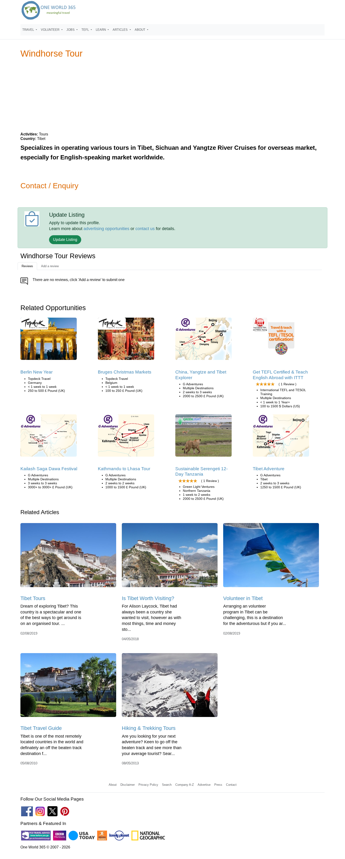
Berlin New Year (36, 372)
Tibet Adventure (268, 468)
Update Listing (65, 240)
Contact (231, 784)
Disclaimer (127, 784)
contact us (145, 228)
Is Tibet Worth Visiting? (148, 598)
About (113, 784)
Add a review (50, 266)
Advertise (204, 784)
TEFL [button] (85, 29)
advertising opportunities (106, 228)
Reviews (27, 266)
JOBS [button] (71, 29)
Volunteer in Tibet (243, 598)
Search (167, 784)
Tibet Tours (32, 598)
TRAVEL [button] (28, 29)
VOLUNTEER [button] (50, 29)
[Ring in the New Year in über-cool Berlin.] (48, 341)
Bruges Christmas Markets (124, 372)
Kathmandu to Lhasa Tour (124, 468)
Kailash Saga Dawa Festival (48, 468)
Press (218, 784)
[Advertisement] (172, 95)
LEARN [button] (101, 29)
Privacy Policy (148, 784)
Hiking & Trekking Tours (149, 728)
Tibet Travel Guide (41, 728)
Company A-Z (184, 784)
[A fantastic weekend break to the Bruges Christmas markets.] (126, 341)
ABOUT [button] (140, 29)
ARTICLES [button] (121, 29)
